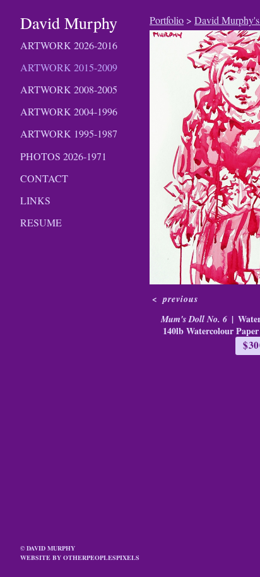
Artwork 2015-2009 (68, 67)
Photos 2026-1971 (63, 156)
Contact (44, 178)
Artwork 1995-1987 (68, 133)
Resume (41, 222)
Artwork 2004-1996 (68, 111)
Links (35, 200)
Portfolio (167, 19)
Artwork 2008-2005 (68, 89)
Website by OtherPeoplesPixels (79, 557)
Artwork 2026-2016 (68, 45)
